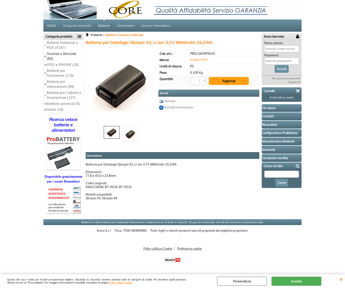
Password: (271, 55)
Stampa (170, 101)
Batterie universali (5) (63, 104)
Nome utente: (273, 43)
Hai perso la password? (286, 78)
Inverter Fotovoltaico (156, 25)
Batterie (104, 25)
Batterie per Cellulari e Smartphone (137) (64, 95)
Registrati (294, 82)
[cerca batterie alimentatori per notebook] (63, 169)
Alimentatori (125, 25)
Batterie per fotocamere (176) (60, 73)
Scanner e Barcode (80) (61, 56)
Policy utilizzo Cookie (120, 282)
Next (153, 85)
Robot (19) (55, 110)
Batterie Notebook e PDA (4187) (62, 45)
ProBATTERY (199, 60)
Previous (89, 85)
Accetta (296, 281)
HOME (51, 25)
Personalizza (242, 281)
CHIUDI (341, 279)
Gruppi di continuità (77, 25)
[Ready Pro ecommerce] (172, 260)
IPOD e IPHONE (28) (63, 65)
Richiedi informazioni (178, 107)
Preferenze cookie (189, 248)
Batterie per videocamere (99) (60, 84)
